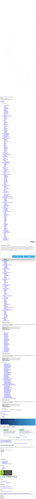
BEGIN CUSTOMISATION (6, 329)
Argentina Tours (6, 332)
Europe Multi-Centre (7, 385)
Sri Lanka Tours (6, 347)
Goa (4, 157)
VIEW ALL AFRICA (5, 133)
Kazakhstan (6, 208)
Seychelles (5, 263)
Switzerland (6, 228)
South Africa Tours (7, 348)
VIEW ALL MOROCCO (6, 136)
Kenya (5, 127)
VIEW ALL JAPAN (5, 167)
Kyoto (5, 165)
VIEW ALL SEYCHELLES (6, 272)
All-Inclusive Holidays (7, 365)
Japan (5, 123)
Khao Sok (5, 179)
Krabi (5, 182)
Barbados (5, 301)
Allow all (29, 256)
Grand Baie (6, 266)
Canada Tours (6, 336)
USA (5, 114)
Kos (4, 235)
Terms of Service (24, 493)
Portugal (5, 225)
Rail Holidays (6, 375)
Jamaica (5, 305)
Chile (5, 292)
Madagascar (6, 128)
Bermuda (5, 302)
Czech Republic (6, 214)
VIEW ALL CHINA (5, 156)
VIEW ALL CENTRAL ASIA (6, 211)
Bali (4, 160)
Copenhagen (6, 231)
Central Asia (6, 109)
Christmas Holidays (7, 367)
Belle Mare (5, 267)
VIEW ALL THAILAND (6, 185)
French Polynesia (6, 194)
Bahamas (5, 300)
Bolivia (5, 290)
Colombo (5, 273)
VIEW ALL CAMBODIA (6, 154)
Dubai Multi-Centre (7, 394)
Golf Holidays (6, 371)
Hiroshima (5, 164)
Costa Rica (5, 199)
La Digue (5, 270)
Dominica (5, 303)
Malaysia (5, 145)
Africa (5, 105)
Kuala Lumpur (6, 169)
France (5, 217)
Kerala (5, 158)
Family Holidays (6, 370)
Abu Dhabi (5, 285)
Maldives (5, 116)
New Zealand (6, 195)
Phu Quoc (5, 191)
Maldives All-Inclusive (7, 379)
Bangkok (5, 175)
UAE (5, 283)
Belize (5, 198)
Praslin (5, 271)
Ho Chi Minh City (7, 188)
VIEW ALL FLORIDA (5, 320)
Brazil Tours (6, 335)
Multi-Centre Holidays (7, 374)
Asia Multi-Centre (6, 386)
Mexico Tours (6, 345)
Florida (5, 312)
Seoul (5, 173)
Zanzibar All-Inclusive (7, 380)
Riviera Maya (6, 206)
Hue (4, 190)
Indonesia (5, 143)
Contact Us (4, 468)
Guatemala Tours (6, 340)
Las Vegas (5, 314)
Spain (5, 227)
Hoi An (5, 189)
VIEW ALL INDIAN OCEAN (7, 264)
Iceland (5, 220)
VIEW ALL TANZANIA (6, 138)
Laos (5, 151)
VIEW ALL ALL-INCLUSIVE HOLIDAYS (9, 384)
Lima (5, 296)
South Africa (6, 124)
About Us (3, 467)
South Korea (6, 148)
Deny (18, 256)
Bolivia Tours (6, 334)
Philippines (5, 146)
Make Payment (4, 462)
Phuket (5, 184)
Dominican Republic (7, 304)
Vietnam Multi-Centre (7, 392)
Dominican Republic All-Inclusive (9, 383)
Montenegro (6, 223)
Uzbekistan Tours (6, 350)
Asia (4, 106)
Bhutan (5, 139)
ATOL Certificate (4, 461)
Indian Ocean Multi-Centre (8, 387)
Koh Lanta (5, 180)
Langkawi (5, 170)
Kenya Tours (6, 342)
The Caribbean (6, 113)
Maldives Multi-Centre (7, 389)
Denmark (5, 215)
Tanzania (5, 131)
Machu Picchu (6, 297)
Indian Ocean (6, 110)
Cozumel (5, 203)
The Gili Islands (6, 161)
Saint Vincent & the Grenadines (9, 307)
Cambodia (5, 140)
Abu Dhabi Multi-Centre (7, 396)
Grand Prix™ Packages (7, 369)
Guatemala (5, 200)
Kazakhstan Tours (6, 344)
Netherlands (6, 224)
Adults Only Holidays (7, 363)
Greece (5, 218)
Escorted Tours (6, 368)
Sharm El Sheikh (6, 134)
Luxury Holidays (6, 373)
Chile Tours (6, 337)
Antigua (5, 299)
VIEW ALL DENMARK (6, 232)
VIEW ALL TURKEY (5, 260)
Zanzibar (5, 137)
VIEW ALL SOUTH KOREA (6, 174)
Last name (1, 449)
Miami (5, 319)
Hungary (5, 219)
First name (1, 448)
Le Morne (5, 265)
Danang (5, 186)
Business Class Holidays (7, 366)
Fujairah (5, 287)
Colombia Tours (6, 338)
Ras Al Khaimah (6, 288)
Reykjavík (5, 239)
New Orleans (6, 315)
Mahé (5, 269)
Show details (31, 253)
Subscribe (2, 451)
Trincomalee (6, 274)
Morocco (5, 129)
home (17, 421)
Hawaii (5, 313)
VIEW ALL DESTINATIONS (6, 115)
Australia (5, 192)
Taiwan (5, 149)
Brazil (5, 291)
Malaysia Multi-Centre (7, 388)
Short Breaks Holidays (7, 377)
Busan (5, 172)
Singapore (5, 122)
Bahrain (5, 279)
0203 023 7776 (6, 440)
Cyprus (5, 213)
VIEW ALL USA (5, 318)
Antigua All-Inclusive (7, 381)
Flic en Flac (6, 268)
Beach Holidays (6, 364)
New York (5, 316)
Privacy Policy (19, 493)
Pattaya (5, 183)
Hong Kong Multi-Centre (8, 397)
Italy (4, 222)
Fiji (4, 193)
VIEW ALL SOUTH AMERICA (7, 295)
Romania (5, 226)
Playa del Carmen (6, 205)
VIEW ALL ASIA (5, 152)
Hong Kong (6, 141)
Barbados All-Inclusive (7, 382)
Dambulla (5, 277)
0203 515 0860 (8, 482)
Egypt (5, 126)
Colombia (5, 293)
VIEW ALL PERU (5, 298)
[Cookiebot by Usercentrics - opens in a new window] (31, 242)
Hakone (5, 163)
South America (6, 112)
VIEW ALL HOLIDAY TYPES (7, 378)
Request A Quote (5, 441)
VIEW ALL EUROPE (5, 230)
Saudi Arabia (6, 282)
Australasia (5, 107)
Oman (5, 280)
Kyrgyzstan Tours (6, 343)
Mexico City (6, 204)
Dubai (5, 117)
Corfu (5, 233)
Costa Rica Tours (6, 339)
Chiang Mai (6, 176)
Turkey (5, 229)
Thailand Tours (6, 349)
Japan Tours (6, 341)
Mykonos (5, 236)
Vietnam (5, 121)
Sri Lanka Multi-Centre (7, 395)
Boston (5, 310)
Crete (5, 234)
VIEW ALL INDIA (5, 159)
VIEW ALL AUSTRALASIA (6, 196)
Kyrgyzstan (6, 209)
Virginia (5, 317)
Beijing (5, 155)
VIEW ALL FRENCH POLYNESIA (7, 197)
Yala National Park (7, 275)
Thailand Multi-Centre (7, 391)
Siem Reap (5, 153)
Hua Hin (5, 177)
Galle (5, 276)
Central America (6, 108)
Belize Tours (6, 333)
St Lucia (5, 308)
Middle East (6, 111)
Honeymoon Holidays (7, 372)
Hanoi (5, 187)
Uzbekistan (5, 210)
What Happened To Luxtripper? (7, 463)
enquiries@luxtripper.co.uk (6, 486)
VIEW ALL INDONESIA (6, 162)
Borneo (5, 168)
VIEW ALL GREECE (5, 238)
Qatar (5, 281)
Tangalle (5, 278)
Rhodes (5, 237)
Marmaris (5, 259)
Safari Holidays (6, 376)
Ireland (5, 221)
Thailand (5, 118)
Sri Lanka (5, 119)
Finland (5, 216)
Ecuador (5, 294)
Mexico (5, 201)
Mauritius (5, 262)
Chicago (5, 311)
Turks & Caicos (6, 309)
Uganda (5, 132)
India (5, 120)
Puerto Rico (6, 306)
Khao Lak (5, 178)
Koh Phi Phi (6, 181)
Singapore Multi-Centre (7, 390)
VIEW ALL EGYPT (5, 135)
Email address (2, 450)
